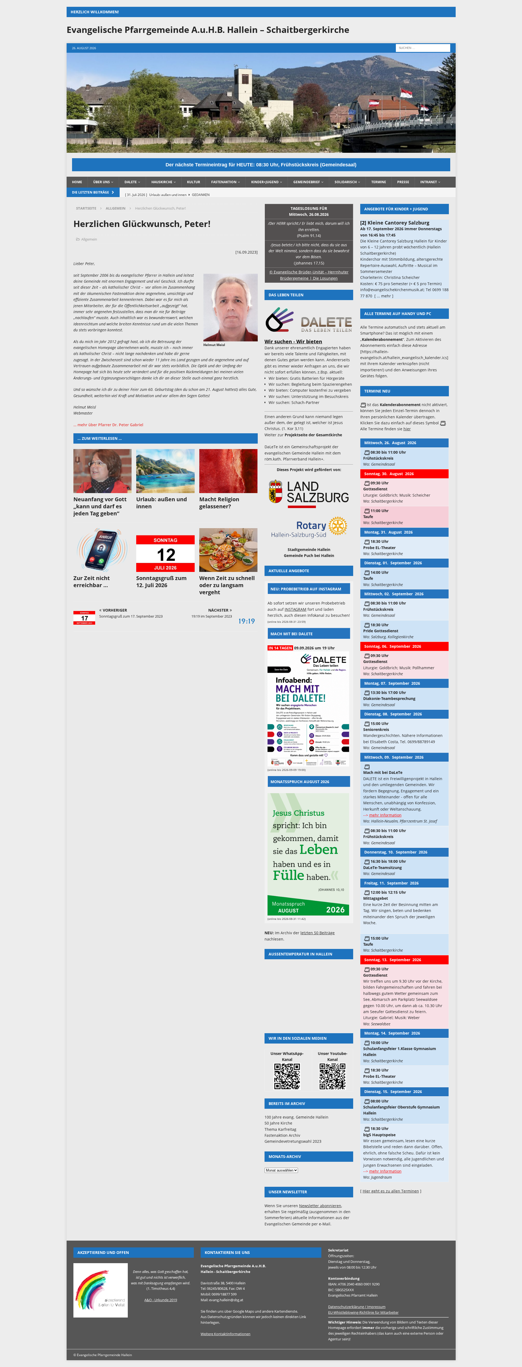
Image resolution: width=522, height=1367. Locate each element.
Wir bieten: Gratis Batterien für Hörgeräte (306, 378)
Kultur (193, 182)
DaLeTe (131, 182)
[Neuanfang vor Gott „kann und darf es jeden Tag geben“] (102, 471)
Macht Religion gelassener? (219, 503)
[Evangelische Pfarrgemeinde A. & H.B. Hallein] (261, 149)
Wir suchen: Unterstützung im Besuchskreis (309, 396)
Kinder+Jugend (265, 182)
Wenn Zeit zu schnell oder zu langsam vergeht (227, 585)
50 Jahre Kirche (278, 1123)
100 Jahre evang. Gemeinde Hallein (296, 1117)
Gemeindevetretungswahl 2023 (293, 1141)
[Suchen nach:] (423, 47)
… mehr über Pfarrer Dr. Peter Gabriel (108, 424)
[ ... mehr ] (435, 283)
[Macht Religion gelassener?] (228, 471)
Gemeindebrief (306, 182)
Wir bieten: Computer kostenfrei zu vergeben (310, 390)
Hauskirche (161, 182)
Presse (403, 182)
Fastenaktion (224, 182)
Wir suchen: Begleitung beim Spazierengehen (310, 384)
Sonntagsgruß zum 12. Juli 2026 (161, 581)
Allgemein (89, 239)
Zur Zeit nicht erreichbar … (91, 581)
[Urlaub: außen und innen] (165, 471)
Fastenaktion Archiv (282, 1135)
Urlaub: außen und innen (161, 503)
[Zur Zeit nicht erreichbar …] (102, 550)
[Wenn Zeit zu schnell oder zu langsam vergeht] (228, 550)
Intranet (428, 182)
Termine (378, 182)
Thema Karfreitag (280, 1129)
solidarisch (346, 182)
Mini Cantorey (385, 222)
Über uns (101, 182)
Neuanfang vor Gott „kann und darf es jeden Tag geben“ (100, 506)
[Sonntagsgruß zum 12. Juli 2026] (165, 550)
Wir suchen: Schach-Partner (294, 402)
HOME (77, 182)
